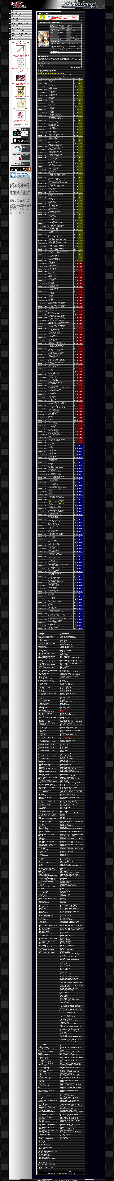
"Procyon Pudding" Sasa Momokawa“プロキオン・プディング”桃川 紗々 (57, 303)
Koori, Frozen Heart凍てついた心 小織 (53, 562)
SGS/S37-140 (42, 571)
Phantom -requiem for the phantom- (70, 904)
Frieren (41, 720)
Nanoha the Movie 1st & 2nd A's (69, 885)
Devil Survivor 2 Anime (45, 1073)
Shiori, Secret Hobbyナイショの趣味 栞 (53, 539)
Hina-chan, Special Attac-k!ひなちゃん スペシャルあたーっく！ (57, 611)
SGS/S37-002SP (42, 89)
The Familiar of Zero (44, 931)
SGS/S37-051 (42, 260)
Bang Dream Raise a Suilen (46, 673)
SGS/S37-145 (42, 585)
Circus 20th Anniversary (67, 681)
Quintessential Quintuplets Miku (47, 878)
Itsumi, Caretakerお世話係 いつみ (52, 377)
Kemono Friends (43, 793)
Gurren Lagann (43, 734)
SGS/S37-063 (42, 323)
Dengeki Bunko (43, 704)
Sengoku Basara (43, 904)
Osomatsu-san (43, 858)
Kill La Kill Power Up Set (67, 1098)
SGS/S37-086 (42, 388)
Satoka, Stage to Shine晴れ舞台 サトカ (53, 123)
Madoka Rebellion (65, 864)
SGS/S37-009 (42, 123)
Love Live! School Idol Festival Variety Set (72, 1111)
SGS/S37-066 (42, 331)
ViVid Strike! (42, 942)
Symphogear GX (65, 996)
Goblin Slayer (42, 730)
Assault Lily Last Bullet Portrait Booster (71, 1047)
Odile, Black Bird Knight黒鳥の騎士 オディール (54, 545)
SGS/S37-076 (42, 360)
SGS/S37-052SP (42, 266)
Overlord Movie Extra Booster (68, 1123)
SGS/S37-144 (42, 582)
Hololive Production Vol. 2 (67, 761)
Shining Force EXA (44, 907)
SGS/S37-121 (42, 517)
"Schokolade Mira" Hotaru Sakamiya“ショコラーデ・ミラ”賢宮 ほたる (57, 488)
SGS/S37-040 (42, 223)
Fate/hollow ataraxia (44, 1084)
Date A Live (42, 701)
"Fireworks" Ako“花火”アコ (52, 172)
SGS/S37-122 (42, 520)
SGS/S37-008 (42, 121)
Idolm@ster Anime (44, 763)
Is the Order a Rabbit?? (45, 780)
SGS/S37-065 (42, 329)
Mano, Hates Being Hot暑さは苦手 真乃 (54, 366)
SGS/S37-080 (42, 371)
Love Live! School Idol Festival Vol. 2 (70, 842)
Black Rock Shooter (44, 1054)
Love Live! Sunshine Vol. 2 (67, 851)
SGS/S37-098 (42, 423)
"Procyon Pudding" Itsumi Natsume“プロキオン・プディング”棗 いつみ (56, 326)
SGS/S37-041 (42, 226)
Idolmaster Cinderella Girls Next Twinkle (71, 775)
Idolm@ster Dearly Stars (45, 1106)
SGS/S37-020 (42, 166)
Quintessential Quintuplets (67, 919)
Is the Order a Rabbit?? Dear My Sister (71, 790)
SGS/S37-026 (42, 183)
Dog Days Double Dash (45, 1078)
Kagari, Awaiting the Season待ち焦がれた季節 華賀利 (55, 331)
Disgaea (41, 706)
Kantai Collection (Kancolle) (68, 800)
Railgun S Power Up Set (67, 1128)
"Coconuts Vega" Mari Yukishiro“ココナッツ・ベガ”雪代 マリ (56, 226)
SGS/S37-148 (42, 594)
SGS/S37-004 (42, 98)
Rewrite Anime (64, 946)
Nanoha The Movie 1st (45, 1133)
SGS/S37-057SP (42, 294)
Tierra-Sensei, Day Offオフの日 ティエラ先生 (53, 585)
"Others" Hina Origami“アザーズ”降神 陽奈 (53, 480)
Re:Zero (41, 889)
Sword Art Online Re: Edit (67, 989)
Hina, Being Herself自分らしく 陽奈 (53, 591)
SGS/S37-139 (42, 568)
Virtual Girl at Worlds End (46, 1167)
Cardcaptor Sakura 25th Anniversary (70, 674)
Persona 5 (41, 865)
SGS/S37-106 (42, 457)
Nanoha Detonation (65, 880)
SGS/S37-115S (42, 500)
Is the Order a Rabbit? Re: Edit (69, 785)
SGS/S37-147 (42, 591)
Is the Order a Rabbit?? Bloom (68, 787)
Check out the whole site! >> (21, 126)
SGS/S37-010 (42, 129)
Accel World (41, 634)
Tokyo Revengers (43, 935)
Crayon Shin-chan (44, 689)
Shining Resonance (44, 1150)
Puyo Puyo (42, 872)
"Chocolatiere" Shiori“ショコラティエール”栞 (54, 556)
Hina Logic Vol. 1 (43, 1103)
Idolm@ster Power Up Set (67, 1083)
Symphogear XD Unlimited (67, 998)
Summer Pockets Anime (67, 974)
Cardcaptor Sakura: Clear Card (47, 681)
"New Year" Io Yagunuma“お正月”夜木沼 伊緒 (54, 177)
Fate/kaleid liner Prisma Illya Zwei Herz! (71, 724)
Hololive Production (65, 760)
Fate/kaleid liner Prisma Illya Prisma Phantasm (46, 1090)
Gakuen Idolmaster (44, 724)
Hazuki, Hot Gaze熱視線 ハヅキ (52, 200)
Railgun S (41, 884)
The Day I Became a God (46, 928)
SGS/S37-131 (42, 545)
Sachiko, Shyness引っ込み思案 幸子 (52, 588)
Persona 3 (41, 861)
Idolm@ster (42, 767)
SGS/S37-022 (42, 172)
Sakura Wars (42, 901)
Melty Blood (42, 838)
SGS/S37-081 (42, 374)
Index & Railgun (64, 780)
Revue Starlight (43, 892)
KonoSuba (41, 800)
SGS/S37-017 (42, 158)
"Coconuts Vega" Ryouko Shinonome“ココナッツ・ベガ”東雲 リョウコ (57, 175)
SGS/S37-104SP (42, 448)
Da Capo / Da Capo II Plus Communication (67, 691)
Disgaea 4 (41, 1074)
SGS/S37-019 (42, 163)
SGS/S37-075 (42, 357)
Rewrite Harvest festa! (66, 949)
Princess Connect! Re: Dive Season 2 (70, 907)
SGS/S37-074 (42, 354)
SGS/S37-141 (42, 574)
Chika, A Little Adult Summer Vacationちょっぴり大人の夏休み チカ (57, 576)
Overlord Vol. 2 (64, 898)
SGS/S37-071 (42, 346)
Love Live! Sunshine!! (45, 821)
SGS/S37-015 (42, 152)
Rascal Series (64, 932)
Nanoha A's (42, 848)
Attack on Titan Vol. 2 (66, 650)
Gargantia (41, 726)
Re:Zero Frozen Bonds (45, 1144)
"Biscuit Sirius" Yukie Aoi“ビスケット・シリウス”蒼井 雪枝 (56, 320)
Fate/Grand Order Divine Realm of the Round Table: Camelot (70, 722)
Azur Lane (41, 649)
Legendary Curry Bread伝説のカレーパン (54, 260)
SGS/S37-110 (42, 477)
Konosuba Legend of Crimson (68, 820)
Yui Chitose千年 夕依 (51, 445)
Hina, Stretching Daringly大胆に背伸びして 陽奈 (54, 508)
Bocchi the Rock (43, 677)
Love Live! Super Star (45, 823)
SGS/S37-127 (42, 534)
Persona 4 (41, 864)
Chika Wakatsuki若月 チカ (52, 599)
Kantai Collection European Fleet (69, 803)
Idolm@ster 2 (42, 761)
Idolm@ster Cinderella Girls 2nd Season (71, 767)
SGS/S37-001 (42, 81)
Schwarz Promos (65, 1134)
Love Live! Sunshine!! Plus (46, 820)
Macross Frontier (43, 828)
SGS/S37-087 (42, 391)
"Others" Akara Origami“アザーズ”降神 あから (53, 542)
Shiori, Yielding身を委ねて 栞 (52, 548)
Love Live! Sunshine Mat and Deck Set (71, 1113)
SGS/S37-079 (42, 369)
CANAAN (41, 1056)
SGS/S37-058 (42, 297)
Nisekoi (41, 854)
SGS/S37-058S (42, 300)
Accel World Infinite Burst (67, 636)
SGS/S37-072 (42, 349)
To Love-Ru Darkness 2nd (46, 934)
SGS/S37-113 (42, 488)
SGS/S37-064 (42, 326)
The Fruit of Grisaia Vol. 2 (67, 1016)
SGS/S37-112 (42, 482)
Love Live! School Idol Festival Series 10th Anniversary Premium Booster (70, 1103)
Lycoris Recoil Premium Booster (69, 1114)
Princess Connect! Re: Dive (46, 868)
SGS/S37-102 (42, 440)
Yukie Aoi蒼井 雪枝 (50, 297)
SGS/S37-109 (42, 471)
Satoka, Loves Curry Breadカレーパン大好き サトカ (54, 229)
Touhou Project (43, 937)
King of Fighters (43, 795)
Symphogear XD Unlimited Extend (69, 999)
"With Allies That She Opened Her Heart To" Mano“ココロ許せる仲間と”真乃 (60, 323)
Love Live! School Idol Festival (47, 818)
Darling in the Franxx (44, 700)
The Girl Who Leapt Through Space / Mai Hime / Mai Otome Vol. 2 (47, 1164)
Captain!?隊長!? (50, 234)
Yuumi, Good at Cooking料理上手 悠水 (54, 214)
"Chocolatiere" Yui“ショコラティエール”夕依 (54, 471)
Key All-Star (63, 808)
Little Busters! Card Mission (46, 1114)
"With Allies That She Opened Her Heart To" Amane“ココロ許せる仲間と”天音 (60, 388)
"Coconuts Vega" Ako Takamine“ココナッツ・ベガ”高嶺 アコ (56, 186)
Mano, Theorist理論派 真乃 (52, 414)
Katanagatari (42, 1113)
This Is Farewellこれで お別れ (52, 442)
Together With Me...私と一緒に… (53, 608)
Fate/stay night (43, 716)
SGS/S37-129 (42, 539)
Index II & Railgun (44, 775)
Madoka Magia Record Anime (47, 830)
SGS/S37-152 (42, 605)
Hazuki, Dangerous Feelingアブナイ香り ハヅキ (55, 220)
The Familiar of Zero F (45, 929)
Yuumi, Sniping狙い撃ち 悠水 (52, 189)
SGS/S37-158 (42, 628)
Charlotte (41, 686)
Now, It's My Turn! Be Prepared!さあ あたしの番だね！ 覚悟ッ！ (56, 246)
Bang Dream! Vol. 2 (65, 666)
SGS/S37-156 (42, 622)
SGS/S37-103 (42, 443)
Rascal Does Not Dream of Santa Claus (71, 928)
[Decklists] (21, 28)
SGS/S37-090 (42, 400)
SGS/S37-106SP (42, 460)
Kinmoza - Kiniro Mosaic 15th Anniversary (72, 813)
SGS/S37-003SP (42, 95)
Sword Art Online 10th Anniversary (70, 978)
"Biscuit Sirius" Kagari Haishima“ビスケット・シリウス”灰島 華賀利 (56, 360)
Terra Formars (43, 924)
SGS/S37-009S (42, 126)
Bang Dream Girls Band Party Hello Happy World (46, 656)
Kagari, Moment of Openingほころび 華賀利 (55, 383)
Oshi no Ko (42, 857)
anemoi (41, 954)
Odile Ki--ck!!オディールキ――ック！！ (54, 625)
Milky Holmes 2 (43, 840)
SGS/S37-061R (42, 317)
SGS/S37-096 (42, 417)
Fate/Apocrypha (43, 710)
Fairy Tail (41, 709)
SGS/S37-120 (42, 514)
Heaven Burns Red (44, 740)
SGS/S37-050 (42, 257)
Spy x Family (42, 908)
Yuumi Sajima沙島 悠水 (51, 98)
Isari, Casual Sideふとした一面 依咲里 (53, 380)
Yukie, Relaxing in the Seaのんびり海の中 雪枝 (54, 411)
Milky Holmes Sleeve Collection (69, 1118)
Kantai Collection (43, 791)
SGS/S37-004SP (42, 101)
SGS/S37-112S (42, 485)
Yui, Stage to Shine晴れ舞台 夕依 (53, 531)
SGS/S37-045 (42, 237)
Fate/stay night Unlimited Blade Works (71, 728)
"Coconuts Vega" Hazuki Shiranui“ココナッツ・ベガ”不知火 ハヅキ (56, 180)
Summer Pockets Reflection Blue (69, 976)
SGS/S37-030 (42, 195)
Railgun (41, 885)
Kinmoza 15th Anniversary (46, 797)
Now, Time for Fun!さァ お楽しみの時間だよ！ (55, 254)
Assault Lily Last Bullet (66, 646)
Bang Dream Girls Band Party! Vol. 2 (70, 662)
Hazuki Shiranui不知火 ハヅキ (52, 103)
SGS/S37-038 (42, 217)
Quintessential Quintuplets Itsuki (48, 877)
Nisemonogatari (64, 889)
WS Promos (63, 1137)
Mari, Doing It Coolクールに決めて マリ (53, 217)
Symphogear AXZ (65, 992)
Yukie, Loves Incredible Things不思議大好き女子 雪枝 (55, 328)
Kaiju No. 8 (42, 788)
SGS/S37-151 (42, 602)
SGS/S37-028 (42, 189)
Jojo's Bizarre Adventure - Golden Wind (71, 791)
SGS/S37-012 (42, 141)
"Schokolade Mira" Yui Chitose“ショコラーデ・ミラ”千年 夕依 (55, 534)
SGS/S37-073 (42, 351)
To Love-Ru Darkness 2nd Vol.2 (69, 1021)
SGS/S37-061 (42, 314)
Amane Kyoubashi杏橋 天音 (52, 263)
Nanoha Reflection (65, 881)
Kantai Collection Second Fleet (69, 804)
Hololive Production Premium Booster (70, 1076)
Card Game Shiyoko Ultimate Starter (70, 1064)
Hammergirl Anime (20, 43)
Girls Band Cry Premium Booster (69, 1071)
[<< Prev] (40, 21)
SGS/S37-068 (42, 337)
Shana (40, 905)
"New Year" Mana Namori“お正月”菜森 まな (54, 149)
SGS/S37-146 (42, 588)
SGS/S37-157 (42, 625)
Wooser (41, 1168)
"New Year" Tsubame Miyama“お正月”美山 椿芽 (55, 135)
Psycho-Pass (42, 1143)
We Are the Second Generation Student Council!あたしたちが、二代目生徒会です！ (60, 616)
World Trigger (42, 945)
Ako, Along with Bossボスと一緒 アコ (53, 206)
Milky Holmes (42, 842)
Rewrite (41, 894)
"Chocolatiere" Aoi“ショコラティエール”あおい (55, 568)
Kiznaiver (41, 798)
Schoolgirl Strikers (44, 902)
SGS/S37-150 (42, 599)
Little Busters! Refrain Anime (47, 1117)
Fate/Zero (41, 714)
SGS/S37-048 (42, 252)
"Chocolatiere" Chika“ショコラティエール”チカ (54, 514)
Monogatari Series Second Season (70, 875)
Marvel (40, 837)
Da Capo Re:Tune (65, 697)
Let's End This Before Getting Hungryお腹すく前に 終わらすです (57, 240)
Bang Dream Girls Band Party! (68, 660)
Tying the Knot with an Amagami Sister (71, 1026)
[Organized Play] (21, 31)
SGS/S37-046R (42, 243)
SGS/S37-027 (42, 186)
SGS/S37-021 (42, 169)
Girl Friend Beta (43, 727)
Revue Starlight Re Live (67, 945)
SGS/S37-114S (42, 494)
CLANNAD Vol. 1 (43, 1057)
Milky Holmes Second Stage (46, 841)
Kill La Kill (41, 794)
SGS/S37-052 (42, 263)
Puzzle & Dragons (44, 874)
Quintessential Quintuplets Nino (47, 880)
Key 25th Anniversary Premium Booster (71, 1097)
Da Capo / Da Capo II (66, 689)
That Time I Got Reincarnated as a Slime (71, 1005)
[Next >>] (79, 21)
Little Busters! (42, 807)
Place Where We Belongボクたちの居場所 (54, 622)
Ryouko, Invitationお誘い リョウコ (52, 129)
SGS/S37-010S (42, 132)
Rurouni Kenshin (43, 897)
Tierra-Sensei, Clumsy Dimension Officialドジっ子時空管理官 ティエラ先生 (58, 565)
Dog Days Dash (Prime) (45, 1077)
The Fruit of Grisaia (44, 932)
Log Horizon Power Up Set (67, 1101)
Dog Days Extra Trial (66, 1070)
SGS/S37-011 (42, 135)
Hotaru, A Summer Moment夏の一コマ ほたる (54, 519)
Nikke (40, 852)
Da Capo (41, 697)
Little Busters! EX (43, 1116)
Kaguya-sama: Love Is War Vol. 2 (69, 797)
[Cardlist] (21, 21)
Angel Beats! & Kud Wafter (45, 637)
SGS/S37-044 (42, 235)
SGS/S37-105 (42, 451)
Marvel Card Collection (66, 867)
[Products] (21, 18)
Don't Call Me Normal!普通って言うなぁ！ (53, 257)
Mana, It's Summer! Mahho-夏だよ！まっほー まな (55, 140)
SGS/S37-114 (42, 491)
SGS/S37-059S (42, 306)
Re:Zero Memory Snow (66, 935)
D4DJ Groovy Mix (43, 690)
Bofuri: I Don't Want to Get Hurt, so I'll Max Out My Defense (47, 679)
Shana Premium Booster (67, 1135)
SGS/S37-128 (42, 537)
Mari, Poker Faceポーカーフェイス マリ (53, 157)
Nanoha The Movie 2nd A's (68, 884)
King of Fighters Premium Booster (69, 1100)
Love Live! (41, 824)
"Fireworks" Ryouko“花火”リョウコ (53, 192)
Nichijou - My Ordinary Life (46, 1134)
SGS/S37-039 (42, 220)
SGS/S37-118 (42, 508)
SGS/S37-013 (42, 143)
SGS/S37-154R (42, 614)
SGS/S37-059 (42, 303)
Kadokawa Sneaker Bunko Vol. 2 (48, 785)
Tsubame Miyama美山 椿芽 (52, 92)
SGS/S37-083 (42, 380)
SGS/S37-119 (42, 511)
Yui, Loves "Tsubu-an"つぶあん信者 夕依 (53, 571)
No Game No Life (43, 855)
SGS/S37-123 (42, 522)
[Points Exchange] (21, 33)
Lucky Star (42, 825)
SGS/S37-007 (42, 115)
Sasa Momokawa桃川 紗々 (52, 309)
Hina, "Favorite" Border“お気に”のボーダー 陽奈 (54, 505)
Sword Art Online (43, 919)
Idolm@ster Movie (65, 774)
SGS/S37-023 (42, 175)
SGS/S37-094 (42, 411)
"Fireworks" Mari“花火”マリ (52, 203)
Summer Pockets (43, 912)
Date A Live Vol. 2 (65, 704)
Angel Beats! (42, 1046)
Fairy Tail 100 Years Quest (67, 714)
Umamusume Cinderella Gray (68, 1031)
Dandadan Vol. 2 (65, 700)
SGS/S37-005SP (42, 106)
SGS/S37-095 (42, 414)
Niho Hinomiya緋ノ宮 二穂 (52, 269)
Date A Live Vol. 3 (65, 706)
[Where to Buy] (21, 36)
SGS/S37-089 (42, 397)
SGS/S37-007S (42, 118)
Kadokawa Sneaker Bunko (46, 784)
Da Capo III (42, 694)
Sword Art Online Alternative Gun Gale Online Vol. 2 (47, 1152)
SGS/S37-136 (42, 559)
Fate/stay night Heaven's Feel (68, 734)
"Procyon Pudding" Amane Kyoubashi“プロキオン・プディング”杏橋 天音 (57, 348)
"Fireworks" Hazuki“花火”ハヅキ (53, 197)
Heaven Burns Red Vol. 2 (67, 758)
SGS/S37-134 (42, 554)
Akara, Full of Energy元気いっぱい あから (53, 517)
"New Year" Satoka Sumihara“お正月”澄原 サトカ (55, 163)
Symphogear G (64, 995)
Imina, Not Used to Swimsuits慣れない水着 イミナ (55, 166)
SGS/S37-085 (42, 386)
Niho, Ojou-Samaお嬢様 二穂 (52, 394)
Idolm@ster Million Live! (45, 766)
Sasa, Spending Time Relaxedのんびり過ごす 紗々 (55, 334)
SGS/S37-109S (42, 474)
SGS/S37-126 (42, 531)
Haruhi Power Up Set (66, 1073)
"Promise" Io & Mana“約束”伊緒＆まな (53, 232)
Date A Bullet (42, 1071)
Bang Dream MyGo (44, 671)
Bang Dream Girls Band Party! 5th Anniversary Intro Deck (69, 1052)
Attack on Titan (42, 646)
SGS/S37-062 (42, 320)
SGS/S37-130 (42, 542)
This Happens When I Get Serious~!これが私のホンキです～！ (57, 440)
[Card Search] (21, 26)
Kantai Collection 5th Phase (68, 801)
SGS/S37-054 (42, 274)
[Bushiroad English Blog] (20, 171)
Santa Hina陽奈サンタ (51, 594)
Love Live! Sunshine (66, 847)
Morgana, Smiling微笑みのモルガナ (52, 559)
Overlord (41, 860)
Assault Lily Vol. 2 (65, 647)
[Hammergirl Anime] (20, 178)
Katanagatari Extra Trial (67, 1096)
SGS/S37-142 (42, 577)
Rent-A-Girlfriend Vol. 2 (66, 941)
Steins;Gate (42, 911)
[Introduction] (21, 13)
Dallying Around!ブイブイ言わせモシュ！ (54, 423)
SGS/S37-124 (42, 525)
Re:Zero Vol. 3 (64, 938)
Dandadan (41, 699)
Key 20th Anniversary (66, 807)
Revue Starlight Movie (66, 944)
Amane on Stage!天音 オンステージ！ (53, 425)
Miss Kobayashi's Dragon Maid (47, 844)
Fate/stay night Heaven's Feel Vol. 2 (70, 727)
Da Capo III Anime (44, 1067)
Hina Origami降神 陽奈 (51, 462)
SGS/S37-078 (42, 366)
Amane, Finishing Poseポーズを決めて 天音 (54, 405)
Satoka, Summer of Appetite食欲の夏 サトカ (55, 152)
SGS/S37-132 (42, 548)
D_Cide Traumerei (44, 691)
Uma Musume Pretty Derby (46, 941)
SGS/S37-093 (42, 408)
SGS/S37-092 (42, 406)
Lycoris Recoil (42, 827)
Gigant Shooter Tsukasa (45, 1096)
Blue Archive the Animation (67, 669)
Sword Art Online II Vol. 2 (46, 1155)
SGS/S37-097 (42, 420)
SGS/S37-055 (42, 280)
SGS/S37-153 (42, 608)
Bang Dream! (42, 674)
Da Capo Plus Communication (47, 696)
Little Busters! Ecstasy (45, 805)
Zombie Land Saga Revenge (47, 952)
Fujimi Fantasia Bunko (45, 721)
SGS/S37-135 (42, 557)
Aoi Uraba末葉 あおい (51, 528)
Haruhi (40, 736)
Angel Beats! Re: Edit (44, 639)
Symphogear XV (64, 1001)
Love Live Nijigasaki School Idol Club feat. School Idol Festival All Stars (47, 816)
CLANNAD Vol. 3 (43, 1060)
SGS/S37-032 (42, 200)
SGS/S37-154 (42, 611)
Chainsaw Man (43, 684)
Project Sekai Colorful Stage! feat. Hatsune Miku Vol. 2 (69, 911)
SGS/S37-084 (42, 383)
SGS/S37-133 (42, 551)
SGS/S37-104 (42, 445)
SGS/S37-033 (42, 203)
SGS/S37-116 (42, 502)
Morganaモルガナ (50, 491)
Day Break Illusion (44, 703)
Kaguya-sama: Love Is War (46, 787)
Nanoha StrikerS (43, 851)
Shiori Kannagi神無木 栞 (52, 451)
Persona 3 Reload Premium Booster (70, 1124)
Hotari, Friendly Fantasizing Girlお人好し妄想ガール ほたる (56, 477)
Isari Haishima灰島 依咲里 (51, 280)
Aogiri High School (43, 640)
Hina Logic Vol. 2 (43, 1104)
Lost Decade (42, 810)
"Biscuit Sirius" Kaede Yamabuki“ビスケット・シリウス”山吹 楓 (56, 346)
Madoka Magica (43, 832)
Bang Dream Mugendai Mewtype (48, 670)
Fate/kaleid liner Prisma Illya (46, 1088)
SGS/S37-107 (42, 463)
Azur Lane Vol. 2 (64, 654)
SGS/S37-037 (42, 215)
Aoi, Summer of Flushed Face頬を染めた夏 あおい (55, 582)
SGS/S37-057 (42, 292)
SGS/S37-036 (42, 212)
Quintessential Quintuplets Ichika (48, 875)
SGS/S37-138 (42, 565)
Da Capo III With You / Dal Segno (69, 696)
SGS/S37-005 (42, 103)
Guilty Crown (42, 733)
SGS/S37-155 (42, 616)
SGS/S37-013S (42, 146)
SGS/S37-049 (42, 255)
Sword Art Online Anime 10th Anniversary (71, 985)
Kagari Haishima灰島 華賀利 (52, 291)
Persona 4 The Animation (46, 862)
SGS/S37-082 (42, 377)
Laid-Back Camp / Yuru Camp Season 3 (71, 821)
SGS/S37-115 (42, 497)
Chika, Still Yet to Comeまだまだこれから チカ (54, 482)
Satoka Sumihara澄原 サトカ (52, 86)
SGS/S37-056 (42, 286)
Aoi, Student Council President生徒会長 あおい (55, 468)
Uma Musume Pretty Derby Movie (69, 1029)
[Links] (21, 38)
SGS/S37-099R (42, 428)
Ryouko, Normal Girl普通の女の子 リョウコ (53, 169)
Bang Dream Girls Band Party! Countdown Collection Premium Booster (70, 1055)
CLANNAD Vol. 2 (43, 1059)
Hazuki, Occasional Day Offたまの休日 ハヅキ (55, 223)
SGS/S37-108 (42, 468)
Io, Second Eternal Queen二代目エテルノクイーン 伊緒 (55, 115)
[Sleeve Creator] (21, 23)
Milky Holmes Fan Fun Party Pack (69, 1117)
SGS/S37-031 (42, 198)
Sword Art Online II (44, 1154)
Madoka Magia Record (45, 831)
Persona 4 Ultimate (44, 1140)
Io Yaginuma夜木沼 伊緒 (51, 109)
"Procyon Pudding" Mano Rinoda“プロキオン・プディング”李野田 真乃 (57, 314)
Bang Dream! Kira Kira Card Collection (71, 1063)
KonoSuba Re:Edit (65, 818)
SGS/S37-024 (42, 178)
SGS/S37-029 (42, 192)
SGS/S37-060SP (42, 312)
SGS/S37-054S (42, 277)
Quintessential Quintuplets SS (68, 922)
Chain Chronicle (43, 683)
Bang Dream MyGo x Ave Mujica (69, 663)
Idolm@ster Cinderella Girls (46, 764)
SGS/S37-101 (42, 437)
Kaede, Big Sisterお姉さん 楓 (52, 357)
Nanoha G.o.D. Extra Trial (46, 850)
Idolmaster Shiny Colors (45, 774)
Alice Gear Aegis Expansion (46, 636)
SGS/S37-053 (42, 269)
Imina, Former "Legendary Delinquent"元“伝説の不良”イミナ (57, 183)
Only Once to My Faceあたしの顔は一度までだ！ (54, 431)
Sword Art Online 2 (44, 914)
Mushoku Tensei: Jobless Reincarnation (45, 846)
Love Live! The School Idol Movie (48, 1123)
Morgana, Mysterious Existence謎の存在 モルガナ (56, 522)
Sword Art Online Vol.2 (66, 991)
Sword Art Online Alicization (46, 915)
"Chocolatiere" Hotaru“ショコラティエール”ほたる (55, 554)
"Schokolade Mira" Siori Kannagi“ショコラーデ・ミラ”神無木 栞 (56, 511)
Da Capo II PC (43, 1066)
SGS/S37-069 (42, 340)
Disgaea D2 (42, 1076)
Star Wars (41, 909)
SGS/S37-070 (42, 343)
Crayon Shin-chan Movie (45, 687)
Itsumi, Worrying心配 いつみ (52, 397)
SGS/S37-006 (42, 109)
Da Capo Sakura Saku (45, 1068)
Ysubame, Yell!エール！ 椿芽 (52, 160)
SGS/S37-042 (42, 229)
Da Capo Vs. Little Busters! (46, 1070)
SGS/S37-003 (42, 92)
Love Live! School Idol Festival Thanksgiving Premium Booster (68, 1109)
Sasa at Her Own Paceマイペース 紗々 (53, 391)
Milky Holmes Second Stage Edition (70, 872)
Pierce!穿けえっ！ (51, 437)
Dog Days (41, 1080)
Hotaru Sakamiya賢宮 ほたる (52, 457)
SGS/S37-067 (42, 334)
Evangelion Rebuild (44, 707)
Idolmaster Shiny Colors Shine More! (70, 778)
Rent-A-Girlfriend (43, 891)
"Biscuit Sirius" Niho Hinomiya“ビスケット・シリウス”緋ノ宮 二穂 (56, 343)
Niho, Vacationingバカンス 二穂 (52, 340)
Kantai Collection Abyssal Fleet (47, 1111)
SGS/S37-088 (42, 394)
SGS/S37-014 (42, 149)
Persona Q (42, 1141)
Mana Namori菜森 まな (51, 81)
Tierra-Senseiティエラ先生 (51, 537)
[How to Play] (21, 16)
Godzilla (41, 731)
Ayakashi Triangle (43, 647)
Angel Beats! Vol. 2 (43, 1047)
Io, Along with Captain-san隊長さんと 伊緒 (54, 212)
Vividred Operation (44, 944)
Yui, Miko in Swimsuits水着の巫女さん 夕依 (53, 579)
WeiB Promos (64, 1138)
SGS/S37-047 (42, 246)
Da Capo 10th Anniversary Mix (47, 693)
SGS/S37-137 (42, 562)
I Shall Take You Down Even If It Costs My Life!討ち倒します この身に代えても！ (59, 252)
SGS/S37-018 (42, 160)
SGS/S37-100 (42, 431)
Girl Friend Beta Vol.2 (66, 746)
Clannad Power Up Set (66, 1066)
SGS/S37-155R (42, 619)
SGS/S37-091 (42, 403)
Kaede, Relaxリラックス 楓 (51, 371)
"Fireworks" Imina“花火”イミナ (52, 209)
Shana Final (42, 1148)
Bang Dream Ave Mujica (45, 652)
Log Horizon (42, 808)
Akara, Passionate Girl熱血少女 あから (53, 551)
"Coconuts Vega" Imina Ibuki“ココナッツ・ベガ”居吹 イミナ (55, 143)
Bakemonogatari (43, 650)
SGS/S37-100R (42, 434)
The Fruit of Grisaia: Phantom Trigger (70, 1018)
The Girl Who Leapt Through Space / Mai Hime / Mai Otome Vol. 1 (47, 1160)
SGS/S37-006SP (42, 112)
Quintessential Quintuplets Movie (69, 921)
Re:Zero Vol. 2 (64, 937)
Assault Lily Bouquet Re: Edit (46, 643)
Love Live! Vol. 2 (65, 854)
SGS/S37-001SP (42, 84)
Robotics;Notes (43, 895)
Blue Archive (42, 676)
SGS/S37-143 (42, 579)
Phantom (41, 867)
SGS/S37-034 (42, 206)
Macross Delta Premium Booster (69, 1116)
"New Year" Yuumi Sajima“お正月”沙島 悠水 (54, 120)
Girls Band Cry (43, 728)
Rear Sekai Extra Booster (67, 1130)
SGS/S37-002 (42, 86)
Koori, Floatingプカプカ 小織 (51, 596)
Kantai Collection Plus (45, 790)
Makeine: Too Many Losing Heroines (70, 865)
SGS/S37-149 (42, 596)
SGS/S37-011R (42, 138)
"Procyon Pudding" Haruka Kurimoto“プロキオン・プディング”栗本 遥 (57, 403)
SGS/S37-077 (42, 363)
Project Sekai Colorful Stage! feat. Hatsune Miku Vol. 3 (69, 914)
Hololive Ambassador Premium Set (70, 1074)
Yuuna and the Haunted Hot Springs (70, 1039)
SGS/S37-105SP (42, 454)
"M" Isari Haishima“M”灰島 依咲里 (52, 274)
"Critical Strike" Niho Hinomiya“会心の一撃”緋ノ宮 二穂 (55, 354)
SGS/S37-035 (42, 209)
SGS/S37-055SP (42, 283)
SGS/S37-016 (42, 155)
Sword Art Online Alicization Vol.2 (69, 981)
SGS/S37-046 (42, 240)
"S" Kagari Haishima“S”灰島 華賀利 (53, 286)
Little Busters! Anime (44, 804)
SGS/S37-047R (42, 249)
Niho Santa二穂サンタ (51, 337)
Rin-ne (40, 1145)
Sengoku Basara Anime (45, 1147)
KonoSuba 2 (63, 815)
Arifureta (40, 642)
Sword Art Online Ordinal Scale (69, 988)
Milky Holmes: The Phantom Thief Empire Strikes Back (48, 1130)
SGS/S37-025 (42, 180)
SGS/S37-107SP (42, 465)
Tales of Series (43, 922)
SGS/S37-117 (42, 505)
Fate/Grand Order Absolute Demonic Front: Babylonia (46, 712)
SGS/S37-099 (42, 425)
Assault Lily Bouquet (44, 644)
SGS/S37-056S (42, 289)
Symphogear (42, 921)
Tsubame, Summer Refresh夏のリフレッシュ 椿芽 (55, 155)
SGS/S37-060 (42, 309)
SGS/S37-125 (42, 528)
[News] (21, 11)
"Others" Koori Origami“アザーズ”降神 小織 (53, 525)
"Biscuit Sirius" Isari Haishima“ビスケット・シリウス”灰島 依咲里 (56, 351)
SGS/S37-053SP (42, 272)
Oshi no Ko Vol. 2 (65, 894)
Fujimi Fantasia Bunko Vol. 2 (47, 723)
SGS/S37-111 (42, 480)
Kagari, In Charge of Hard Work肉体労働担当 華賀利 (56, 385)
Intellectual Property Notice (70, 1180)
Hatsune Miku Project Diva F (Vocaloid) (71, 756)
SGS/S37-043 (42, 232)
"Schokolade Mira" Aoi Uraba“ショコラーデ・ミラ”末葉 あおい (56, 497)
